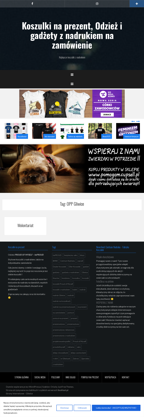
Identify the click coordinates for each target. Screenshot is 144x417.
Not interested (26, 143)
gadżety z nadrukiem (70, 279)
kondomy (66, 285)
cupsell (80, 268)
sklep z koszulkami (60, 360)
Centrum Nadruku (67, 268)
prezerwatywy (73, 331)
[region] (72, 407)
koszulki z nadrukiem (61, 297)
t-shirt (55, 365)
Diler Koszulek (74, 274)
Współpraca (110, 384)
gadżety (56, 279)
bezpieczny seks (70, 262)
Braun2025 (83, 143)
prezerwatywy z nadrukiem (64, 343)
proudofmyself (59, 354)
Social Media (40, 384)
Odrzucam (82, 408)
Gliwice (85, 279)
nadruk (83, 297)
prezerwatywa (59, 331)
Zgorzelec (85, 365)
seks (79, 354)
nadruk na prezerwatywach (64, 314)
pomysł (71, 320)
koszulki (85, 285)
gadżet (86, 274)
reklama (71, 354)
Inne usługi (70, 384)
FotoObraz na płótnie (105, 288)
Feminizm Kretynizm (108, 143)
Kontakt (125, 384)
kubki (75, 297)
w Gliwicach (65, 365)
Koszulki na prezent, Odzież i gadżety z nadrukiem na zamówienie (72, 35)
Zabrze (76, 365)
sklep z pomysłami (78, 360)
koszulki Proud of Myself (63, 291)
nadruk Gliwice (59, 302)
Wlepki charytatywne (105, 264)
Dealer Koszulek (59, 274)
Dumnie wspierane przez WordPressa (23, 394)
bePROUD (57, 262)
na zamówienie (59, 320)
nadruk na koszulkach (61, 308)
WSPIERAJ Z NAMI (104, 309)
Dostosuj (64, 408)
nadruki (71, 302)
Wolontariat (25, 232)
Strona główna (22, 384)
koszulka (76, 285)
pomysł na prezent (60, 325)
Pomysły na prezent (90, 384)
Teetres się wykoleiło (52, 143)
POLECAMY (55, 384)
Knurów (56, 285)
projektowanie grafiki (61, 348)
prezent (74, 325)
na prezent (82, 314)
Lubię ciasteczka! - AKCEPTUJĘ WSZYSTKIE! (116, 408)
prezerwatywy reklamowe (63, 337)
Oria (53, 394)
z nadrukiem (58, 371)
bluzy (82, 262)
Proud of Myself (79, 348)
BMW (55, 268)
